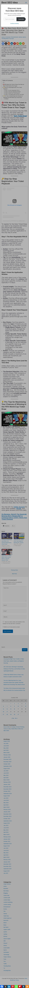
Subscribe (21, 19)
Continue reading (14, 23)
